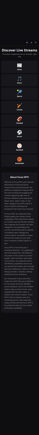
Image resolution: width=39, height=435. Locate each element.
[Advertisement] (19, 19)
